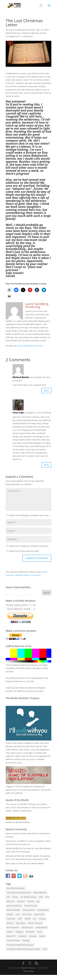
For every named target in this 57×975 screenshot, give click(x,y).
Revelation (22, 936)
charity (15, 897)
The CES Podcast (13, 940)
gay (38, 901)
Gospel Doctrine (31, 906)
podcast (10, 932)
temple (42, 936)
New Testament (13, 927)
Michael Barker (21, 377)
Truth (45, 949)
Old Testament (27, 927)
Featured (26, 33)
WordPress (28, 971)
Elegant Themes (28, 968)
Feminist (30, 901)
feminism (21, 901)
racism (39, 932)
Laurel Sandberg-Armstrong (21, 29)
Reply (46, 390)
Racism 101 (11, 936)
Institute (10, 914)
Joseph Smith (39, 914)
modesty (42, 919)
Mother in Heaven (35, 923)
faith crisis (11, 901)
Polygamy (19, 932)
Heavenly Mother (13, 910)
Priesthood (30, 932)
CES (8, 897)
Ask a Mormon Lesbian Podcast (19, 892)
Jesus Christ (27, 914)
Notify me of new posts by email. (24, 551)
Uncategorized (12, 36)
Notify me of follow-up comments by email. (29, 546)
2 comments (27, 36)
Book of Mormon (13, 33)
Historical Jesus (29, 910)
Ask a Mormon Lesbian (15, 888)
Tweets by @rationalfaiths (18, 822)
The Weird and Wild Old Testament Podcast (23, 949)
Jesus (18, 914)
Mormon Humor (38, 33)
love (34, 919)
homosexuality (43, 910)
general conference (14, 906)
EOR (40, 897)
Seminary (33, 936)
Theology (25, 940)
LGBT (8, 749)
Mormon (10, 923)
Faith (47, 897)
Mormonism (21, 923)
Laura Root (11, 919)
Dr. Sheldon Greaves (29, 897)
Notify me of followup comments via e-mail (29, 515)
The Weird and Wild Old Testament (20, 945)
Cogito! (9, 786)
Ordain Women (41, 927)
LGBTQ (27, 919)
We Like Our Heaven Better (31, 863)
